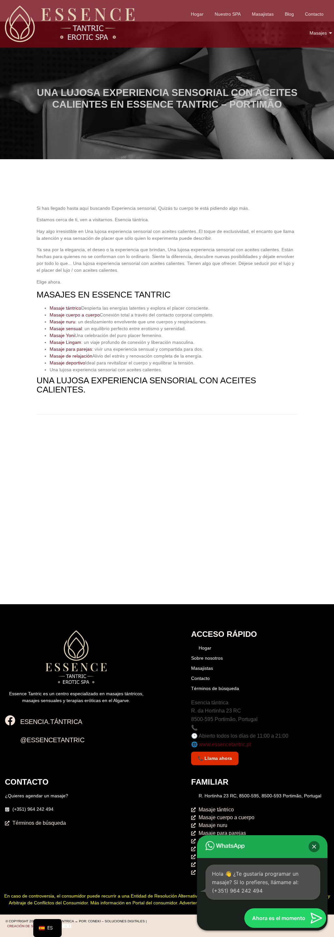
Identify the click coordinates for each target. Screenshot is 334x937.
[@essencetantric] (10, 739)
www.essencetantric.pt (225, 744)
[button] (314, 846)
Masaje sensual (66, 328)
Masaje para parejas (71, 349)
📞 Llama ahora (215, 758)
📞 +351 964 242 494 (216, 727)
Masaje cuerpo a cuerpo (75, 314)
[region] (249, 59)
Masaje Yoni (62, 335)
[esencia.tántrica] (10, 721)
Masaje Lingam (65, 342)
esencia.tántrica (51, 721)
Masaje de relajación (71, 356)
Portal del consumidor (154, 902)
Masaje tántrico (65, 308)
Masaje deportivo (67, 362)
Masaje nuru (62, 321)
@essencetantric (52, 740)
